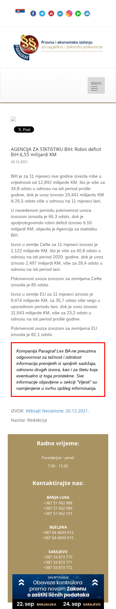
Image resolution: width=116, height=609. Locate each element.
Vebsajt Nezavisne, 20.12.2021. (57, 411)
